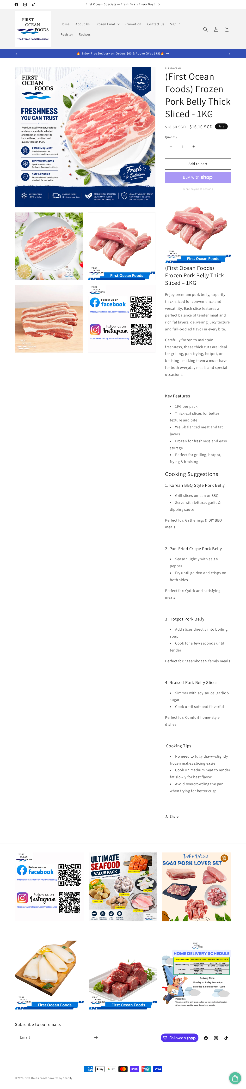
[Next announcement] (229, 53)
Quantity (171, 137)
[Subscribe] (96, 1037)
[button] (107, 24)
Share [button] (174, 816)
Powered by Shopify (60, 1078)
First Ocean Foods (36, 1078)
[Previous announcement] (16, 53)
